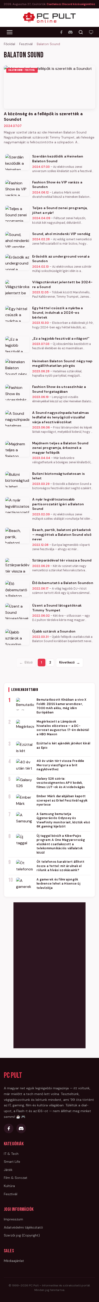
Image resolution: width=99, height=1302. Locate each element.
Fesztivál (26, 44)
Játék (8, 1170)
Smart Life (12, 1161)
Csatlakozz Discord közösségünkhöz (71, 4)
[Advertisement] (49, 974)
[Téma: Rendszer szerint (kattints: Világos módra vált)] (91, 32)
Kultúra (9, 1186)
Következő (69, 662)
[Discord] (70, 32)
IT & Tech (11, 1153)
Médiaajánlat (14, 1261)
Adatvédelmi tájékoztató (23, 1227)
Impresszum (13, 1219)
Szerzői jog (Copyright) (22, 1235)
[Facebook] (61, 32)
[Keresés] (80, 32)
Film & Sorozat (15, 1177)
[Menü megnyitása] (9, 32)
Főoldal (9, 44)
